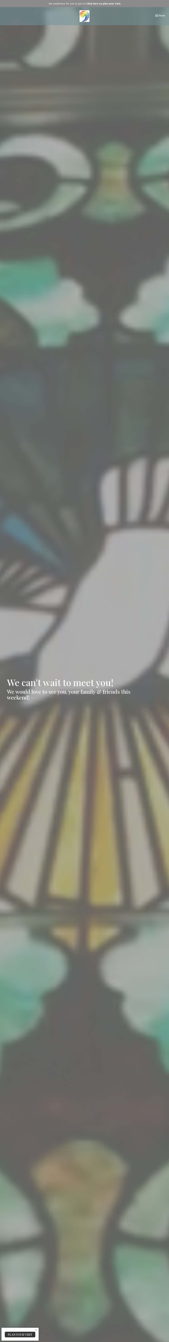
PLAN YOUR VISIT (20, 1335)
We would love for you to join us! (85, 3)
